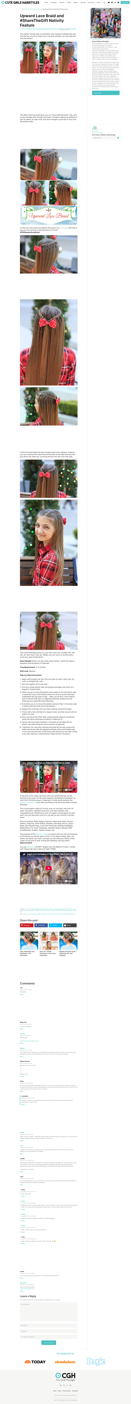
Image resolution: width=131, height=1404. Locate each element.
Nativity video (41, 834)
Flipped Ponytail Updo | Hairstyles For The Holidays (67, 953)
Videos (69, 2)
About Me (91, 2)
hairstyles (43, 914)
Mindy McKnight (55, 29)
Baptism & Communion (32, 28)
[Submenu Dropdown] (56, 2)
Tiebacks (29, 29)
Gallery (76, 2)
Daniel (22, 1132)
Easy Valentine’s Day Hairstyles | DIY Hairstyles (27, 953)
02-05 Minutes (37, 9)
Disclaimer (75, 1391)
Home (46, 2)
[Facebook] (115, 2)
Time (32, 9)
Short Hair (24, 29)
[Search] (104, 2)
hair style (31, 914)
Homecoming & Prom (52, 28)
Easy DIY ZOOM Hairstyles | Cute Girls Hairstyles (48, 953)
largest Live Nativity (28, 802)
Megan (22, 1048)
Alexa (23, 1201)
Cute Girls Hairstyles (20, 2)
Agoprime (23, 1283)
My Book (83, 2)
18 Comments (72, 29)
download (31, 847)
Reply (21, 994)
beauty (26, 914)
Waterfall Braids (35, 29)
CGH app (63, 228)
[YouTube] (109, 2)
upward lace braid (59, 914)
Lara (21, 1145)
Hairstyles (53, 2)
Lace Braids (60, 28)
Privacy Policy (66, 1391)
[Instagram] (112, 2)
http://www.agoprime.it (27, 1289)
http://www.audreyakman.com (29, 1041)
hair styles (37, 914)
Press (59, 1391)
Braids (39, 28)
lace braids (50, 914)
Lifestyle (61, 2)
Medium (70, 28)
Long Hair (65, 28)
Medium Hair (39, 910)
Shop (98, 2)
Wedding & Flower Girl (45, 29)
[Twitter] (118, 2)
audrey (22, 1033)
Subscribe (125, 2)
